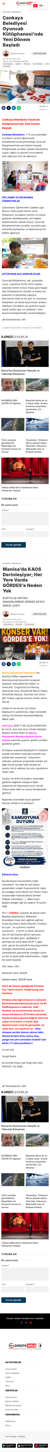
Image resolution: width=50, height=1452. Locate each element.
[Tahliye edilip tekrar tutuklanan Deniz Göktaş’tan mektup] (25, 471)
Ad (4, 529)
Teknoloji (9, 1381)
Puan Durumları (11, 1409)
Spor (7, 1385)
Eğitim (18, 64)
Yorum (5, 510)
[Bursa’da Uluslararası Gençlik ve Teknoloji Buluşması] (25, 353)
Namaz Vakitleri (12, 1401)
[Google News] (43, 109)
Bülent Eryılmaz (17, 53)
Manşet (27, 64)
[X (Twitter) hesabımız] (22, 1322)
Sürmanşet (37, 64)
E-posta (30, 529)
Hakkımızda (10, 1421)
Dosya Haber (11, 1369)
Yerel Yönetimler (12, 1373)
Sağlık (8, 1377)
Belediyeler (8, 64)
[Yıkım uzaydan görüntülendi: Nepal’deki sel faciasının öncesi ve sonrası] (12, 427)
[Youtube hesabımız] (30, 1322)
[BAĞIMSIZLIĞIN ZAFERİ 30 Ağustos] (12, 387)
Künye (8, 1425)
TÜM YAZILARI (39, 53)
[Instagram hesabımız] (26, 1322)
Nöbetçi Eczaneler (13, 1405)
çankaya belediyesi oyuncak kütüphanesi (22, 328)
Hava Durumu (11, 1397)
